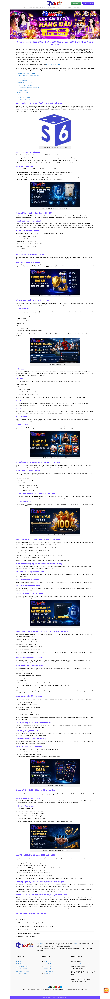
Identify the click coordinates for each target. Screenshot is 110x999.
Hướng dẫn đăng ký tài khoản (25, 85)
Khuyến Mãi (78, 7)
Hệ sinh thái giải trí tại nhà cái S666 (26, 78)
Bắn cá (54, 7)
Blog (85, 7)
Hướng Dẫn (70, 7)
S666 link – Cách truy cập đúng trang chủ (28, 82)
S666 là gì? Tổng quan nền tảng (26, 73)
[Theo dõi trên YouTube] (59, 987)
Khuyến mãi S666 (22, 80)
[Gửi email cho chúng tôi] (51, 987)
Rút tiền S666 (47, 968)
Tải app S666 (47, 963)
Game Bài (42, 7)
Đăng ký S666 (47, 961)
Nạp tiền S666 (47, 966)
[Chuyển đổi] (17, 919)
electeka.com (40, 943)
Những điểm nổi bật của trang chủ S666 (28, 75)
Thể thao (36, 7)
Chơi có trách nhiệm (21, 973)
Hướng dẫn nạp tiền (22, 90)
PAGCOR (89, 945)
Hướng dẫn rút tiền (22, 92)
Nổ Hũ (64, 7)
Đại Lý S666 (47, 973)
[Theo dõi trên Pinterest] (56, 987)
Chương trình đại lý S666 (24, 97)
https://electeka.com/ (53, 64)
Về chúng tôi (19, 961)
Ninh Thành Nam (80, 977)
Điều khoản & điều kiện (22, 971)
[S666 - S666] (55, 3)
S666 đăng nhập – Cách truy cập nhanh (28, 87)
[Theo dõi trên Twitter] (49, 987)
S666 (25, 7)
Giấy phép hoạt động (22, 966)
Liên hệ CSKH (19, 976)
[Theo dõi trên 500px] (61, 987)
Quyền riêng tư (20, 963)
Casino (30, 7)
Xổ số (59, 7)
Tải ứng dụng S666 (22, 95)
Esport (49, 7)
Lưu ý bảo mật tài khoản (23, 99)
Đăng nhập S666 (48, 971)
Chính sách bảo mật (21, 968)
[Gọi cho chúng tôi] (54, 987)
